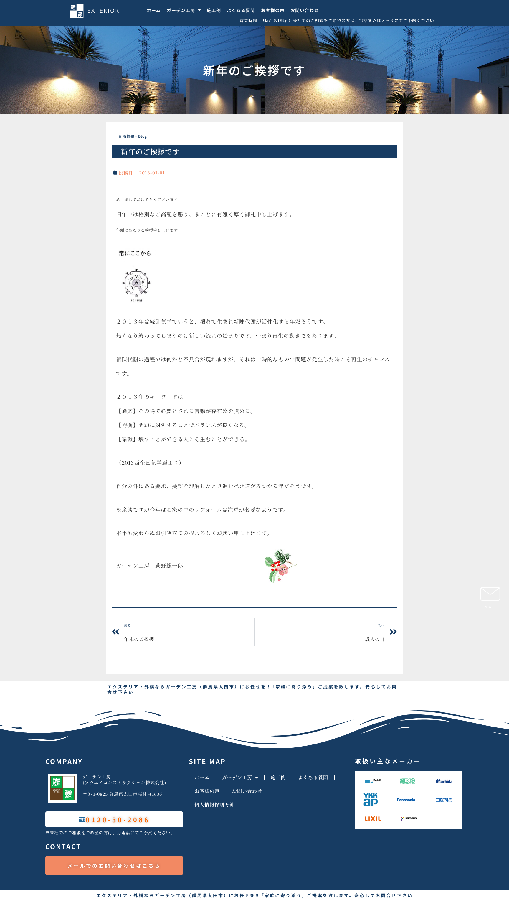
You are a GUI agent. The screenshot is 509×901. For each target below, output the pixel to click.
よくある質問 (241, 10)
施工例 (214, 10)
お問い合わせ (304, 10)
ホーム (154, 10)
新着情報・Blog (133, 136)
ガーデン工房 (181, 10)
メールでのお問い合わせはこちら (114, 865)
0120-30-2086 (118, 819)
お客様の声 (273, 10)
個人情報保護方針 (214, 804)
